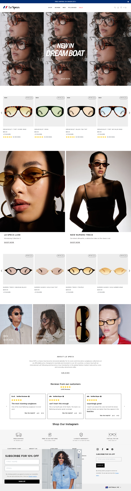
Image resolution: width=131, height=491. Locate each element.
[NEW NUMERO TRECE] (98, 191)
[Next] (129, 112)
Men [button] (64, 7)
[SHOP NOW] (65, 49)
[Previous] (1, 112)
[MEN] (16, 324)
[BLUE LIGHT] (115, 324)
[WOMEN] (49, 324)
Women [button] (57, 7)
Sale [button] (81, 7)
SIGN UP (100, 465)
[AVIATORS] (82, 324)
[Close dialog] (79, 451)
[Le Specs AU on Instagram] (97, 449)
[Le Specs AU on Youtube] (107, 449)
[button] (115, 7)
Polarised (72, 7)
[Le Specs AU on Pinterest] (112, 449)
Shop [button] (50, 7)
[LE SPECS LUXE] (32, 191)
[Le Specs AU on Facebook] (102, 449)
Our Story (65, 372)
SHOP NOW (65, 78)
